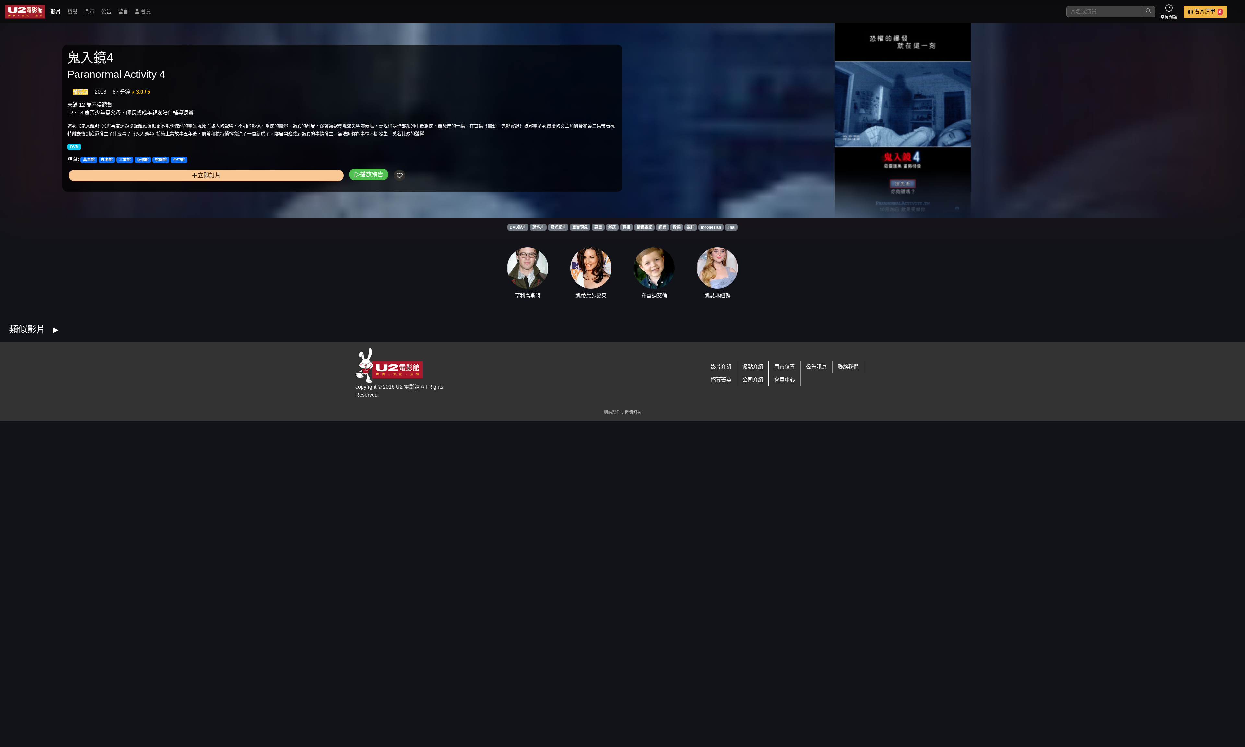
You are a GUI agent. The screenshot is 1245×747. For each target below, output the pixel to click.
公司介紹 (752, 380)
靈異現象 (580, 227)
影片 (56, 11)
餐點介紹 (752, 367)
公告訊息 (816, 367)
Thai (731, 227)
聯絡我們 (848, 367)
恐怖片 (538, 227)
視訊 (690, 227)
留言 (123, 11)
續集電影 (644, 227)
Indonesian (711, 227)
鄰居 (612, 227)
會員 (145, 11)
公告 (106, 11)
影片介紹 (721, 367)
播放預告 (371, 174)
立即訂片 (209, 175)
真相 (626, 227)
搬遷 (677, 227)
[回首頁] (25, 12)
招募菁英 (721, 380)
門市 (89, 11)
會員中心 (784, 380)
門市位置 (784, 367)
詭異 (662, 227)
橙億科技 (633, 412)
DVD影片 (518, 227)
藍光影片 (558, 227)
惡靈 (598, 227)
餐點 (72, 11)
